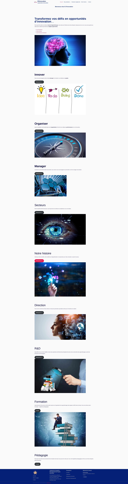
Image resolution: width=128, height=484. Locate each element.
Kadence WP (49, 482)
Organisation (68, 474)
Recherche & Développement (71, 478)
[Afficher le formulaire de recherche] (93, 2)
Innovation (68, 472)
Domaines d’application (76, 1)
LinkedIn (34, 479)
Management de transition (70, 476)
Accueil (61, 1)
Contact (89, 1)
